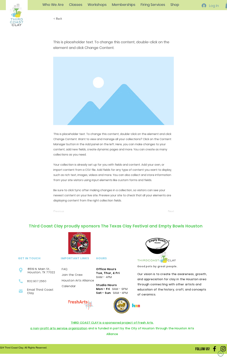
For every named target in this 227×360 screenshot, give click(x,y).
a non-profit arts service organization (58, 328)
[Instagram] (223, 348)
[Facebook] (214, 348)
